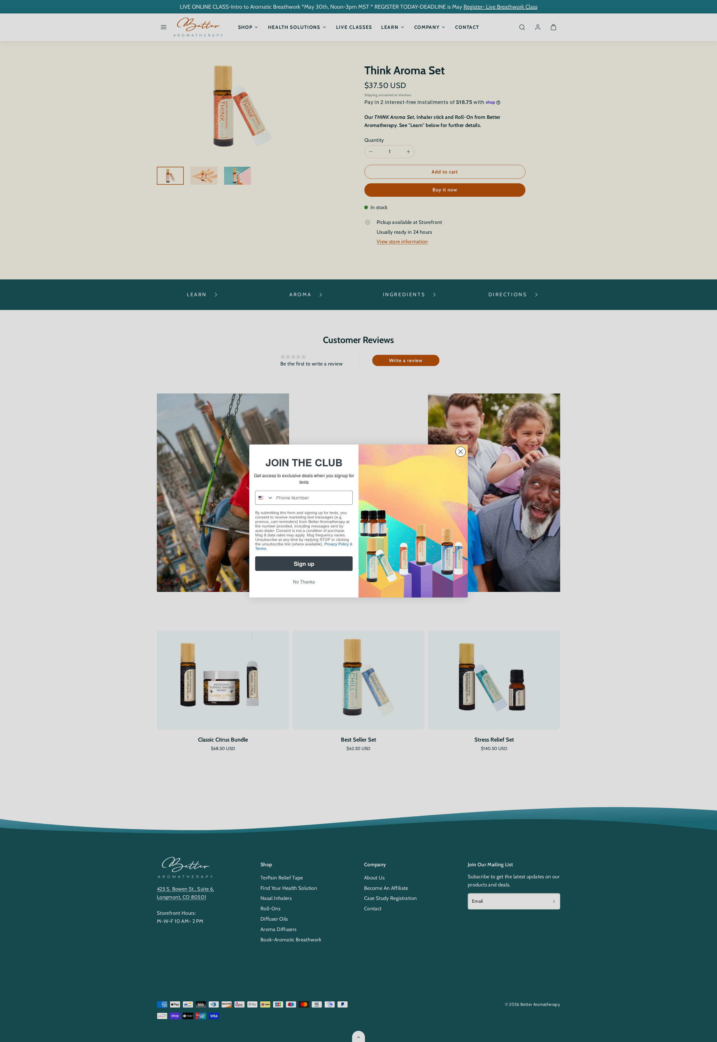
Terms (260, 548)
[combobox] (264, 497)
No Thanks (304, 581)
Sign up (304, 563)
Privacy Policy (336, 544)
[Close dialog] (460, 452)
